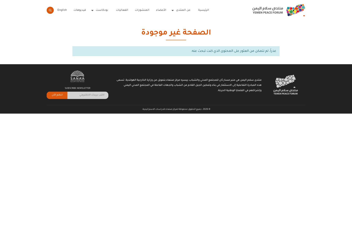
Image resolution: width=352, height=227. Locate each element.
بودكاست (102, 10)
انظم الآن (57, 95)
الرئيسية (203, 10)
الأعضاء (161, 10)
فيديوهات (80, 10)
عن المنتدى (183, 10)
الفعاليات (122, 10)
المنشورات (142, 10)
